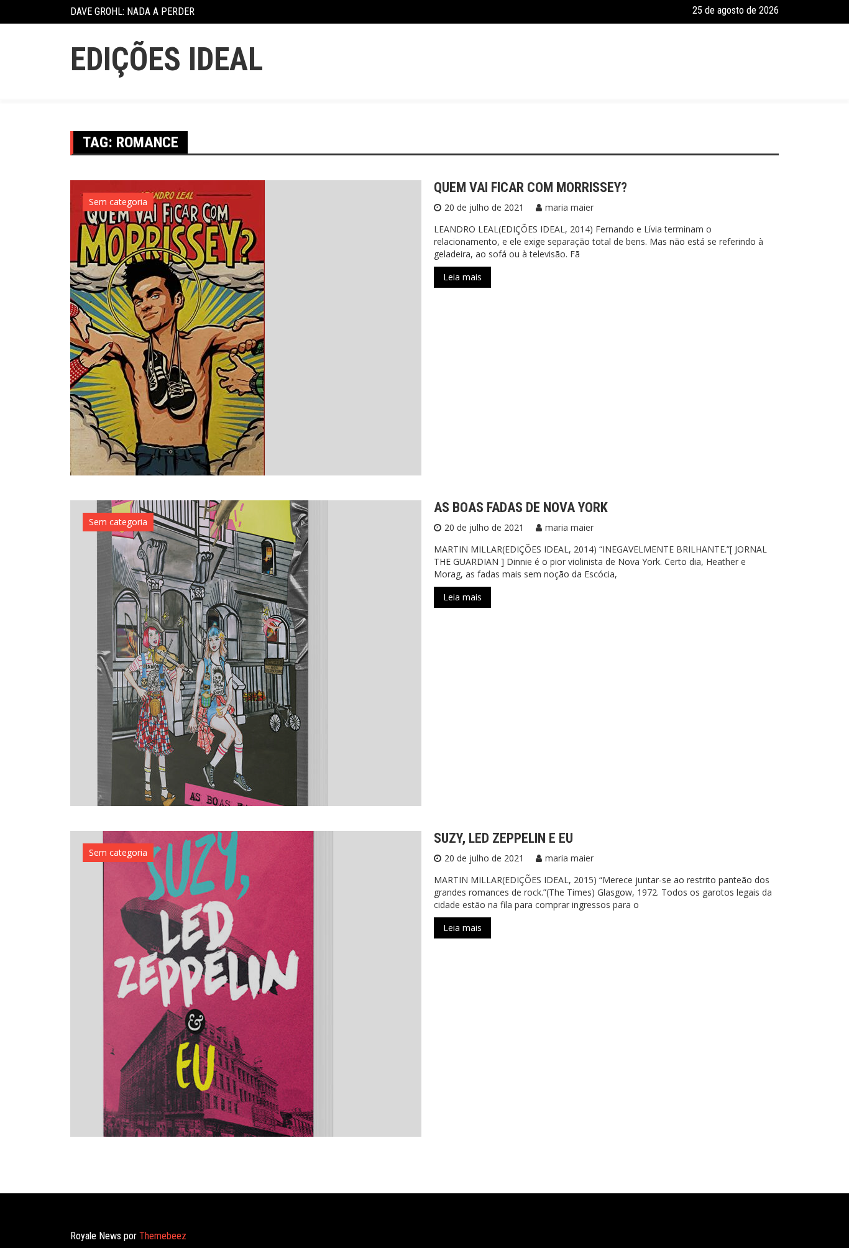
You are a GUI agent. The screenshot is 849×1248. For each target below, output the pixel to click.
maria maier (569, 207)
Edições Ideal (166, 59)
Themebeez (162, 1236)
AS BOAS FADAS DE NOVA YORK (521, 507)
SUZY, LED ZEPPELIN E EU (503, 838)
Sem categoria (118, 202)
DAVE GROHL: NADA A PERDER (132, 11)
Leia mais (462, 277)
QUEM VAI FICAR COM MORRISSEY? (530, 187)
